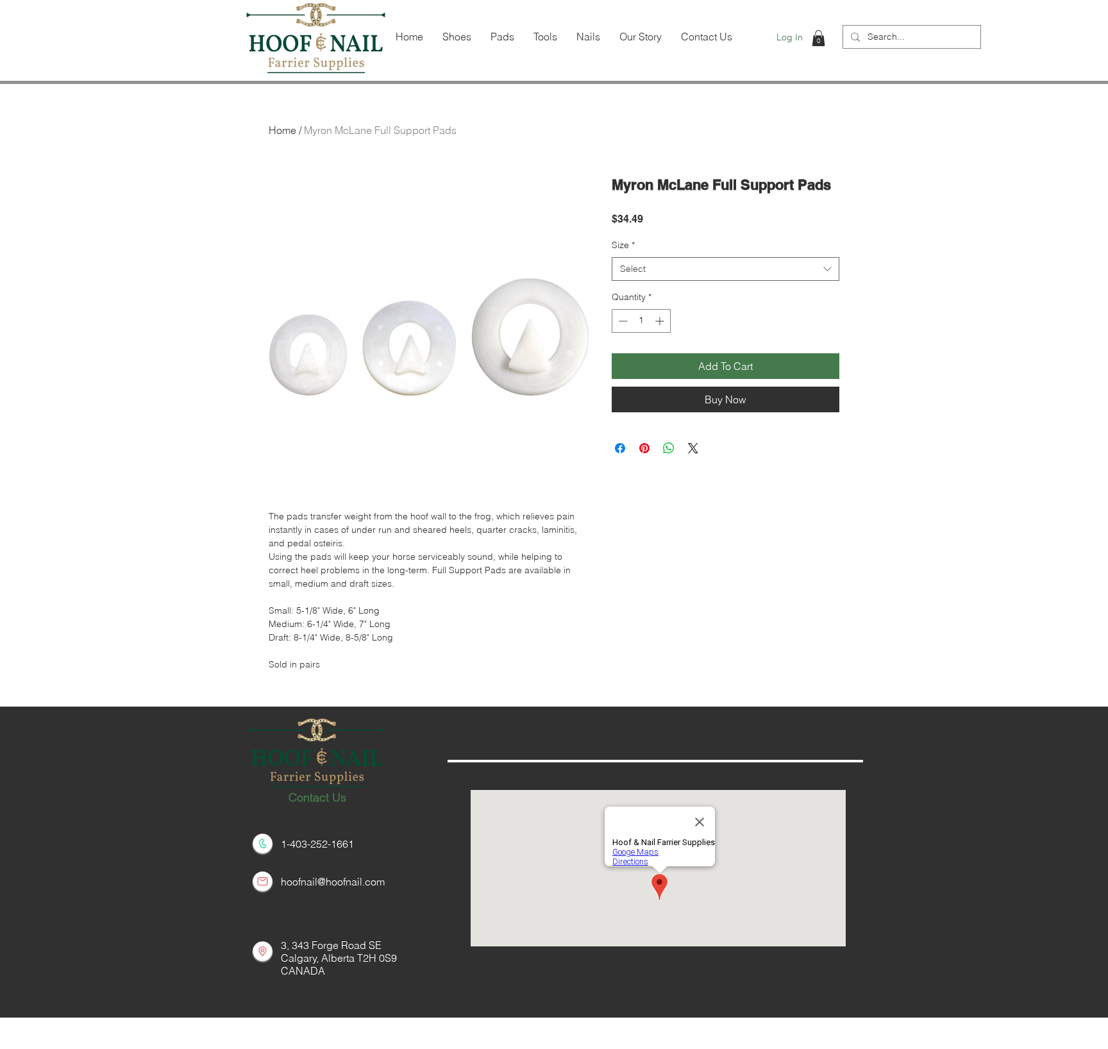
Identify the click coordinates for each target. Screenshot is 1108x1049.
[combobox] (725, 269)
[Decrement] (622, 321)
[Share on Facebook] (620, 448)
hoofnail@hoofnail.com (333, 881)
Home (282, 130)
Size (623, 245)
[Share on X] (693, 448)
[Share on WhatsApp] (668, 448)
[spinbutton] (641, 321)
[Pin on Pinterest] (644, 448)
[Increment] (661, 321)
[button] (818, 38)
